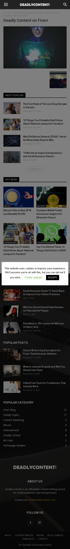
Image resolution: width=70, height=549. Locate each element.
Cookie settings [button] (33, 277)
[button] (65, 4)
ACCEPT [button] (52, 277)
